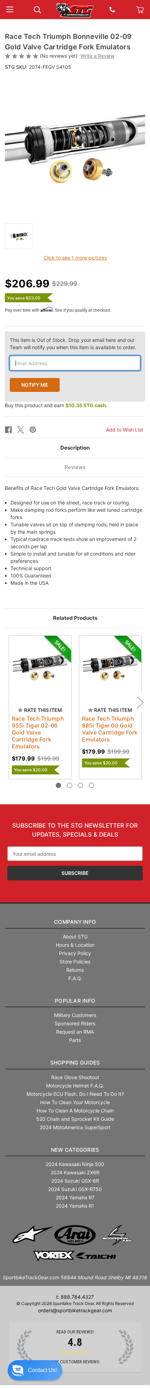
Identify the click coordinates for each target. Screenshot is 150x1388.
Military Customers (75, 1015)
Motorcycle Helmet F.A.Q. (75, 1086)
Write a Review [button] (97, 56)
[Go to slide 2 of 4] (69, 785)
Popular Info (75, 1000)
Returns (75, 970)
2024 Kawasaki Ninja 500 (75, 1164)
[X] (20, 430)
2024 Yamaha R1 (75, 1206)
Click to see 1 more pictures (75, 258)
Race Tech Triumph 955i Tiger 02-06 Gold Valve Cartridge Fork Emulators (38, 732)
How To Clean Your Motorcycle (75, 1102)
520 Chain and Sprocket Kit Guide (75, 1119)
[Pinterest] (32, 430)
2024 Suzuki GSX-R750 (75, 1189)
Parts (75, 1040)
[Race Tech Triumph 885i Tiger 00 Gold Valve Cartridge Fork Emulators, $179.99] (110, 667)
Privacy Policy (75, 953)
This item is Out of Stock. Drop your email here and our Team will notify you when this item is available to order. (73, 343)
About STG (75, 936)
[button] (35, 1370)
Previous (10, 702)
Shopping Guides (75, 1062)
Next (140, 702)
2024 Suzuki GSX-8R (75, 1181)
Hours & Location (75, 945)
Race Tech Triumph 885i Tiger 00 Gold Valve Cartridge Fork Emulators (110, 729)
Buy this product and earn (56, 405)
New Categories (75, 1150)
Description (75, 447)
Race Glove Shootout (75, 1077)
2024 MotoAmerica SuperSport (75, 1127)
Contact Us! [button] (42, 1370)
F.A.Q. (75, 978)
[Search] (37, 9)
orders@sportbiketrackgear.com (75, 1310)
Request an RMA (75, 1032)
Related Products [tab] (75, 618)
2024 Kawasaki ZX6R (75, 1172)
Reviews (75, 467)
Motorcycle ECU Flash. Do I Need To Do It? (75, 1094)
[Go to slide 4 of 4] (91, 785)
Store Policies (75, 961)
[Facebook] (8, 430)
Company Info (75, 922)
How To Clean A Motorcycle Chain (75, 1111)
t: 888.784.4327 (75, 1297)
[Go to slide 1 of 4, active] (58, 785)
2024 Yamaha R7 (75, 1197)
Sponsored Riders (75, 1023)
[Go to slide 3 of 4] (80, 785)
